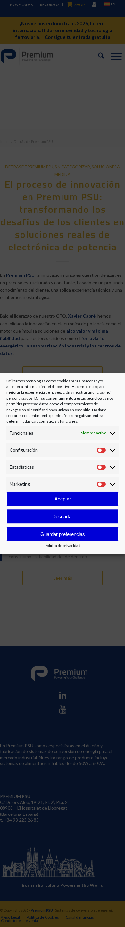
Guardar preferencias (62, 534)
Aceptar (62, 498)
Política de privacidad (62, 546)
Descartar (62, 516)
